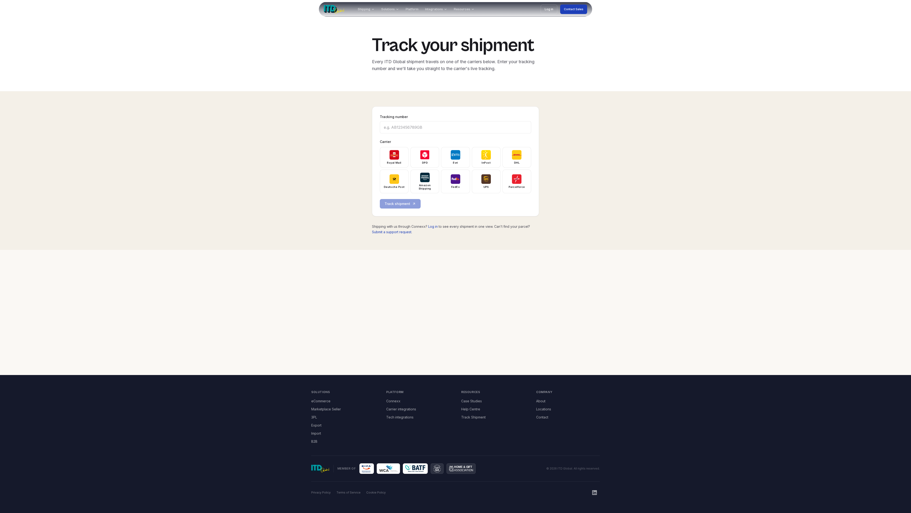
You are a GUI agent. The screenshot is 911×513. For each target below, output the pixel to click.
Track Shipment (473, 417)
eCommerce (320, 401)
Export (316, 425)
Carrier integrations (401, 409)
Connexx (393, 401)
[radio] (394, 157)
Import (316, 433)
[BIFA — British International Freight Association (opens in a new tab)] (366, 468)
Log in (549, 9)
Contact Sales (573, 9)
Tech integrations (400, 417)
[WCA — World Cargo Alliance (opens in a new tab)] (388, 468)
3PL (314, 417)
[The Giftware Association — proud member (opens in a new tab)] (437, 468)
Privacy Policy (321, 492)
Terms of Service (348, 492)
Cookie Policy (376, 492)
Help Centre (470, 409)
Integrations (434, 9)
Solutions (388, 9)
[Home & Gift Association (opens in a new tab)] (461, 468)
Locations (543, 409)
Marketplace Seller (326, 409)
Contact (542, 417)
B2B (314, 441)
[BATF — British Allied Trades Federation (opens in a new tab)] (415, 468)
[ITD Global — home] (334, 9)
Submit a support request (391, 232)
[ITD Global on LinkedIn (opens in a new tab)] (594, 492)
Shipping (364, 9)
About (540, 401)
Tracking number (394, 117)
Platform (412, 9)
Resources (462, 9)
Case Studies (471, 401)
